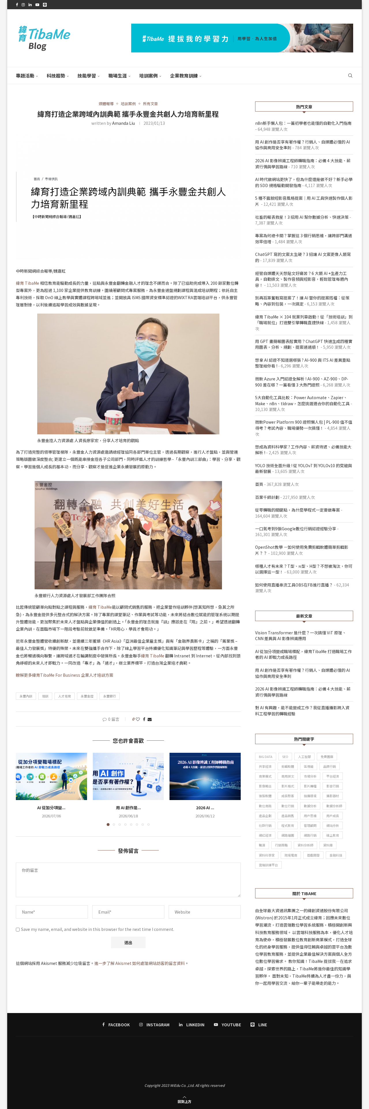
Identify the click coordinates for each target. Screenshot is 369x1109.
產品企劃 (265, 815)
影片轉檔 (310, 786)
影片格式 (287, 786)
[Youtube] (37, 4)
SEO (285, 756)
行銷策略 (281, 845)
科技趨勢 (56, 75)
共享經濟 (265, 766)
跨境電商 (291, 855)
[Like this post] (138, 719)
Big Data (265, 756)
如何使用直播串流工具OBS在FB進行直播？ (294, 585)
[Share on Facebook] (144, 719)
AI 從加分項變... (51, 807)
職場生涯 (117, 75)
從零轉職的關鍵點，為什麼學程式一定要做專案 (297, 510)
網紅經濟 (265, 835)
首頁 (259, 484)
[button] (24, 789)
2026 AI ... (205, 807)
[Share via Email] (150, 719)
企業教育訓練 (184, 75)
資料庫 (328, 845)
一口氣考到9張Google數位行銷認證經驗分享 (295, 528)
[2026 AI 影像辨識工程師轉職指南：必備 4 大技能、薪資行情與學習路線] (205, 776)
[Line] (45, 4)
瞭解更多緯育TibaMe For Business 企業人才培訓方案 (64, 675)
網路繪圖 (287, 835)
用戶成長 (332, 815)
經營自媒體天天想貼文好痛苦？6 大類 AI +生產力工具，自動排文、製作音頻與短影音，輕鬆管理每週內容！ (301, 279)
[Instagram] (23, 4)
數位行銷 (287, 806)
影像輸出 (265, 786)
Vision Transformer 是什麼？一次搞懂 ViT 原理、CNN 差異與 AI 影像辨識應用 (300, 636)
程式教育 (287, 825)
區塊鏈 (308, 766)
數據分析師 (334, 806)
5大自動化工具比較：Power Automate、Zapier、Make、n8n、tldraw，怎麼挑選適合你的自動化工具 (302, 400)
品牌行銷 (329, 766)
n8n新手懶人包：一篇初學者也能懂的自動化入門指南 (303, 123)
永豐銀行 (109, 696)
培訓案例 (148, 75)
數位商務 (265, 806)
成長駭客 (287, 795)
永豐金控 (87, 696)
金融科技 (336, 855)
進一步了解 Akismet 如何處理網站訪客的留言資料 (139, 963)
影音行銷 (332, 786)
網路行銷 (310, 835)
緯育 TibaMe (27, 283)
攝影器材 (332, 795)
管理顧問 (310, 825)
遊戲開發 (313, 855)
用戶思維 (310, 815)
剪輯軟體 (287, 766)
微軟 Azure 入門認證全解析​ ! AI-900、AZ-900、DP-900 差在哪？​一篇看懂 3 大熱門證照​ (301, 382)
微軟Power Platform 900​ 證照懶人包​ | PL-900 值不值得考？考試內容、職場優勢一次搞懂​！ (303, 425)
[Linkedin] (30, 4)
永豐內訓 (26, 696)
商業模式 (265, 776)
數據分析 (310, 806)
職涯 (262, 845)
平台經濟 (332, 776)
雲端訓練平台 (268, 865)
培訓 (45, 696)
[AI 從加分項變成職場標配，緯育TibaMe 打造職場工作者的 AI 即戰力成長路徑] (51, 776)
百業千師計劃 (267, 497)
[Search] (350, 75)
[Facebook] (17, 4)
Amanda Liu (123, 123)
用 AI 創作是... (128, 807)
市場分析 (310, 776)
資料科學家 (267, 855)
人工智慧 (304, 756)
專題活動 (25, 75)
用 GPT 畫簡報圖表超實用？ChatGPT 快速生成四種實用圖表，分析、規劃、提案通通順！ (303, 344)
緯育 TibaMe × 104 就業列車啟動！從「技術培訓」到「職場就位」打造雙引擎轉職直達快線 (304, 320)
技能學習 (87, 75)
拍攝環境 (310, 795)
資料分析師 (305, 845)
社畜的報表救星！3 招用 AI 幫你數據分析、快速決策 (302, 217)
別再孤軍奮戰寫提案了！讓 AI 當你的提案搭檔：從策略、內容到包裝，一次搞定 (302, 301)
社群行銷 (265, 825)
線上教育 (332, 835)
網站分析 (332, 825)
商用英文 (287, 776)
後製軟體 (265, 795)
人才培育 (64, 696)
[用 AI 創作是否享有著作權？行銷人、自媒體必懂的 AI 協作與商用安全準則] (128, 776)
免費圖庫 (327, 756)
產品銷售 (287, 815)
